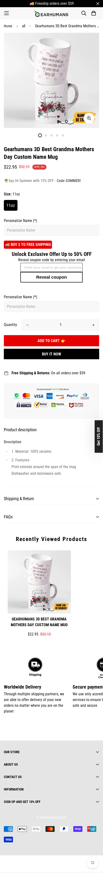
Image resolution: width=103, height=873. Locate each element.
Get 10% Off (98, 436)
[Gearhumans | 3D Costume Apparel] (52, 13)
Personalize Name (20, 220)
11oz (10, 205)
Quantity (10, 324)
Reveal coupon (51, 277)
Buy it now (51, 354)
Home (8, 26)
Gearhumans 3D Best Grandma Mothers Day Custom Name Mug (39, 622)
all (23, 26)
